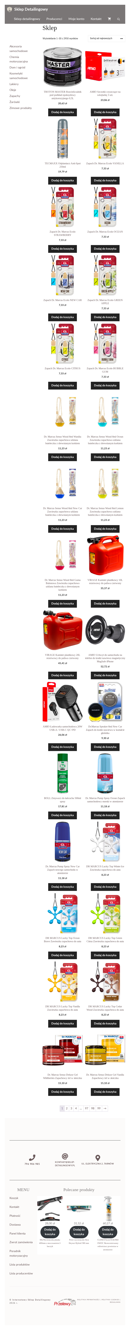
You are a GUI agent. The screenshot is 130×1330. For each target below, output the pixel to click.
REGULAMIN (115, 1302)
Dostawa (15, 1224)
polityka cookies (110, 1300)
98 (92, 1108)
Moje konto (76, 19)
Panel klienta (18, 1233)
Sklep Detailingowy (31, 9)
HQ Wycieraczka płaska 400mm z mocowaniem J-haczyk (50, 1243)
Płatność (15, 1216)
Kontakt (96, 19)
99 (99, 1108)
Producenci (54, 19)
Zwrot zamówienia (21, 1242)
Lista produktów (20, 1264)
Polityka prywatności (88, 1300)
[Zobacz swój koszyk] (109, 19)
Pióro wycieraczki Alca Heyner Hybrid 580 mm (79, 1241)
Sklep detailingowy (27, 19)
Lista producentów (21, 1273)
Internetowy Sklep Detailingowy (31, 1300)
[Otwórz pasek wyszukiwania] (118, 19)
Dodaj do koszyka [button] (62, 112)
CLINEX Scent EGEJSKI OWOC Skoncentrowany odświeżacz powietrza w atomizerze (107, 1245)
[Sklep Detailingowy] (9, 9)
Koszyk (14, 1198)
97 (86, 1108)
